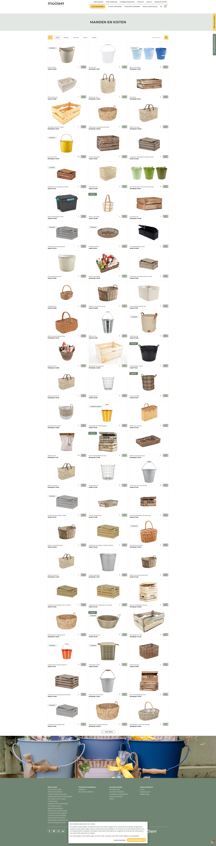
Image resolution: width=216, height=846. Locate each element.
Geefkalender (98, 2)
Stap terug (109, 732)
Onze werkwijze (111, 2)
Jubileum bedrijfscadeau (57, 794)
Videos (111, 799)
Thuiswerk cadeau (55, 806)
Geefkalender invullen (56, 822)
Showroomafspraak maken (214, 44)
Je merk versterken (115, 6)
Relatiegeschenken (85, 792)
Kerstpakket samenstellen (58, 820)
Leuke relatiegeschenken (57, 813)
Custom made (53, 801)
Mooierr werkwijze (116, 792)
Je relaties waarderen (132, 6)
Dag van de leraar (55, 789)
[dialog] (108, 832)
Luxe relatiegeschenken (57, 815)
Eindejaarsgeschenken (56, 818)
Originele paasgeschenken (58, 803)
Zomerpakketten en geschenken (60, 796)
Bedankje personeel (55, 808)
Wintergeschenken (55, 792)
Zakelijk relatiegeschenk (57, 811)
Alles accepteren (135, 840)
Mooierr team (114, 789)
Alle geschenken (97, 6)
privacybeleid (135, 836)
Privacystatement (116, 796)
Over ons (140, 2)
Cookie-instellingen (120, 840)
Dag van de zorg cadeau (57, 799)
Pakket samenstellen (150, 6)
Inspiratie (82, 789)
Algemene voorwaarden (118, 794)
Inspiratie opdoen (160, 2)
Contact (149, 2)
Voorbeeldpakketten (127, 2)
